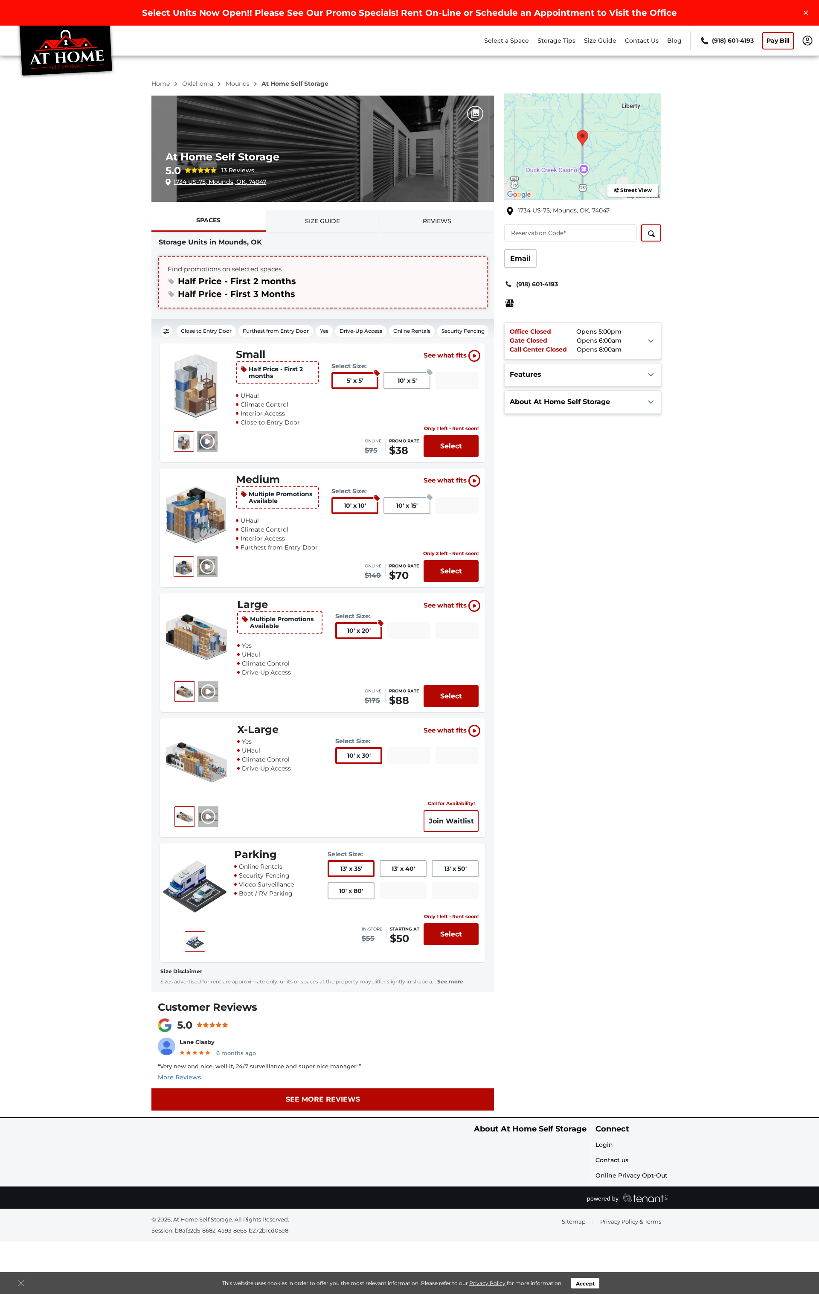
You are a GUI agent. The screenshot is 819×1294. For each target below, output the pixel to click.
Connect (612, 1129)
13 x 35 (351, 868)
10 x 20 (359, 630)
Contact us (611, 1160)
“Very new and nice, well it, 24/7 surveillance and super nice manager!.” (259, 1066)
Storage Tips (556, 40)
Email (520, 258)
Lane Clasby (197, 1041)
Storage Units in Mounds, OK (210, 242)
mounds (238, 83)
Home (161, 83)
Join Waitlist (451, 821)
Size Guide (600, 40)
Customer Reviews (207, 1007)
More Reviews (179, 1077)
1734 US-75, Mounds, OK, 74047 (220, 182)
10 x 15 (407, 505)
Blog (674, 40)
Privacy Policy (487, 1283)
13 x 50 (455, 868)
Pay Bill (778, 40)
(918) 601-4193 (537, 284)
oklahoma (198, 83)
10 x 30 (359, 755)
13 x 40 (403, 868)
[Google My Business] (509, 303)
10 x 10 (355, 505)
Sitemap (574, 1221)
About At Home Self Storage (530, 1129)
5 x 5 (355, 380)
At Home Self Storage (222, 157)
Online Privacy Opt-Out (631, 1175)
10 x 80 (351, 891)
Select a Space (506, 40)
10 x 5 (407, 380)
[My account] (807, 40)
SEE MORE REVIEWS (323, 1099)
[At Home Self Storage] (66, 52)
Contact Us (642, 40)
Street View (636, 190)
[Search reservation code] (651, 232)
